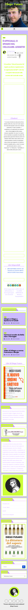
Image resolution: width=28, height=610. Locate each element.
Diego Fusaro (11, 51)
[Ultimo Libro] (14, 541)
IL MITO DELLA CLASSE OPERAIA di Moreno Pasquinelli (19, 292)
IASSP (4, 511)
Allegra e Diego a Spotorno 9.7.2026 (11, 320)
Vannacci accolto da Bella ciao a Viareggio (14, 335)
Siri (15, 55)
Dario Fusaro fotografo (8, 514)
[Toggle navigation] (14, 29)
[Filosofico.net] (14, 432)
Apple (17, 52)
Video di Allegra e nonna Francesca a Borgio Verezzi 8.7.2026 (13, 352)
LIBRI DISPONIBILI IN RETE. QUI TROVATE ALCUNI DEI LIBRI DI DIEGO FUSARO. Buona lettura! (15, 270)
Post (4, 37)
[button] (25, 28)
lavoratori (12, 55)
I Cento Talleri (6, 507)
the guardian (14, 57)
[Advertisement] (14, 99)
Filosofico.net (6, 503)
